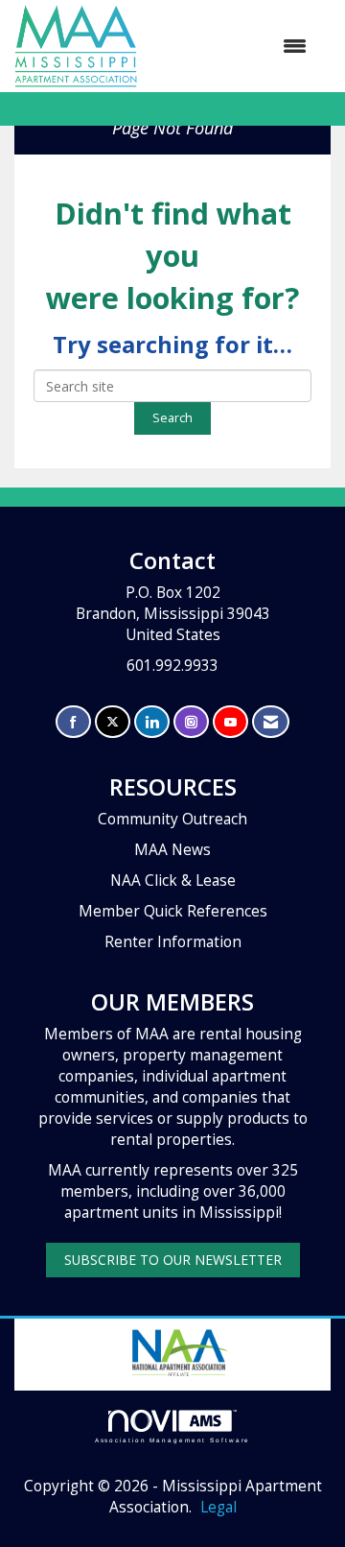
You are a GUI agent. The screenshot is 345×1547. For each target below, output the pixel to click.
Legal (218, 1507)
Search (172, 418)
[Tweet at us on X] (112, 722)
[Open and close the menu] (231, 46)
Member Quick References (173, 911)
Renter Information (173, 942)
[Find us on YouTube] (230, 722)
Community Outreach (172, 819)
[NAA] (178, 1351)
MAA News (172, 850)
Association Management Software (173, 1440)
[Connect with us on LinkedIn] (152, 722)
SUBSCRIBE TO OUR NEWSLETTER (173, 1259)
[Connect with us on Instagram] (191, 722)
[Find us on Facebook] (73, 722)
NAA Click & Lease (173, 880)
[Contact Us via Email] (270, 722)
